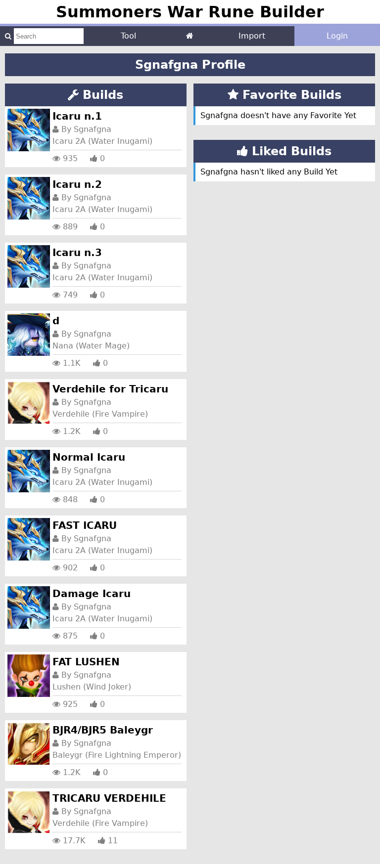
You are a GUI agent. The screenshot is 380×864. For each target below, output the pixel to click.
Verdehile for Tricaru (110, 389)
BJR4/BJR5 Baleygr (102, 730)
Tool (128, 36)
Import (251, 36)
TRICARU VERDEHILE (109, 798)
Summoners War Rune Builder (190, 11)
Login (337, 36)
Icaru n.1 (77, 116)
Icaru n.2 (77, 184)
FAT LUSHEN (86, 662)
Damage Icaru (91, 594)
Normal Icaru (88, 457)
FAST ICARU (84, 525)
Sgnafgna (92, 129)
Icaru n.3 (77, 253)
